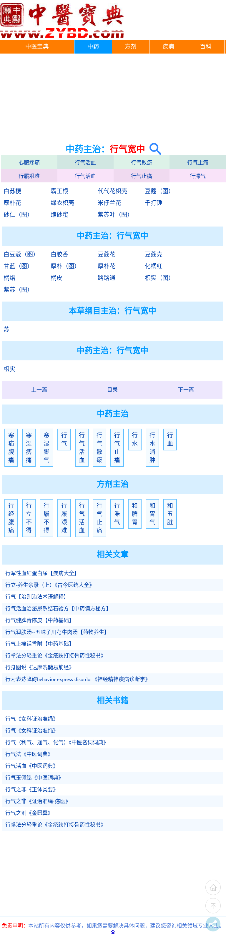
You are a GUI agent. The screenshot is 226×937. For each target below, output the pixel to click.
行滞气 (198, 176)
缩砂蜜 (59, 215)
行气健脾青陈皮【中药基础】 (39, 620)
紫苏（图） (18, 290)
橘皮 (56, 278)
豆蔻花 (106, 254)
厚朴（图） (65, 266)
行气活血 (85, 163)
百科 (206, 47)
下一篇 (186, 390)
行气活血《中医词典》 (31, 766)
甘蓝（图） (18, 266)
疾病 (168, 47)
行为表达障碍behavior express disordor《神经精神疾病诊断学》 (77, 679)
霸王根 (59, 191)
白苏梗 (12, 191)
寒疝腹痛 (11, 447)
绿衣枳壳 (62, 203)
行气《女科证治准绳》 (31, 719)
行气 (64, 439)
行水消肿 (152, 447)
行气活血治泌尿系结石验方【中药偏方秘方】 (58, 609)
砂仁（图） (18, 215)
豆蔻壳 (153, 254)
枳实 (9, 369)
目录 (112, 390)
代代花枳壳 (112, 191)
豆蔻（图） (159, 191)
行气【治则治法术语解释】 (37, 597)
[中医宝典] (62, 36)
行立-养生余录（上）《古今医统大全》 (49, 585)
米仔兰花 (109, 203)
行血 (170, 439)
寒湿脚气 (46, 447)
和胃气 (152, 513)
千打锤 (153, 203)
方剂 (131, 47)
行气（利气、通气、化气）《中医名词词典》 (57, 742)
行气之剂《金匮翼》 (29, 813)
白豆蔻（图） (21, 254)
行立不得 (29, 518)
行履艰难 (29, 176)
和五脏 (170, 513)
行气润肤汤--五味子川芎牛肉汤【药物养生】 (57, 632)
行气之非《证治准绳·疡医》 (38, 801)
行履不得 (46, 518)
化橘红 (153, 266)
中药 (93, 47)
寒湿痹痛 (29, 447)
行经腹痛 (11, 518)
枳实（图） (159, 278)
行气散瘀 (141, 163)
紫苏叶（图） (115, 215)
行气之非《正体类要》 (31, 790)
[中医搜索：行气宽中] (153, 149)
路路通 (106, 278)
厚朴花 (12, 203)
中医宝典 (37, 47)
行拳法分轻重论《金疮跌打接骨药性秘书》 (55, 656)
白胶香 (59, 254)
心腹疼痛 (29, 163)
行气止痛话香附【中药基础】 (39, 644)
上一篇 (39, 390)
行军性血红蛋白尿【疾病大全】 (42, 573)
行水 (135, 439)
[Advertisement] (113, 97)
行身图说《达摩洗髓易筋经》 (39, 667)
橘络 (9, 278)
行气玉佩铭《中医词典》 (34, 778)
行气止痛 (197, 163)
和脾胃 (135, 513)
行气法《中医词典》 (29, 754)
